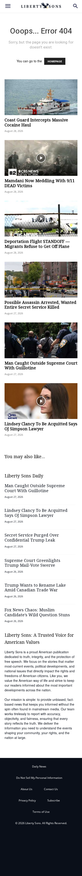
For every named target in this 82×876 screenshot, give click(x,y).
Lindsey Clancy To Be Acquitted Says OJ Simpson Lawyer (41, 426)
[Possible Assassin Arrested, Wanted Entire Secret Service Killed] (41, 280)
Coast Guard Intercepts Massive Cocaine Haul (36, 122)
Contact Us (51, 789)
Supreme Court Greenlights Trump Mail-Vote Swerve (32, 563)
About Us (26, 789)
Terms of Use (41, 812)
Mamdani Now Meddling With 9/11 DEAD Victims (40, 183)
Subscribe (53, 800)
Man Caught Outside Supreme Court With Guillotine (41, 366)
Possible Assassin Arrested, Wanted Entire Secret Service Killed (40, 305)
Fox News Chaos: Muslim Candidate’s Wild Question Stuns (37, 612)
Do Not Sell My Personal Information (39, 778)
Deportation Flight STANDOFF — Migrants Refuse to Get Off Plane (37, 244)
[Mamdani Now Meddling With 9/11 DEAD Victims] (41, 158)
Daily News (39, 766)
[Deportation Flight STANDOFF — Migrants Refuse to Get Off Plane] (41, 219)
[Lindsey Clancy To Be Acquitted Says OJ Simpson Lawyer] (41, 401)
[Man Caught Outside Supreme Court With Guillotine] (41, 340)
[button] (7, 6)
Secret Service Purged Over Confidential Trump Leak (32, 537)
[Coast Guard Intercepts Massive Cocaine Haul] (41, 97)
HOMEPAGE (55, 61)
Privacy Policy (27, 800)
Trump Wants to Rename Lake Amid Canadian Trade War (35, 588)
